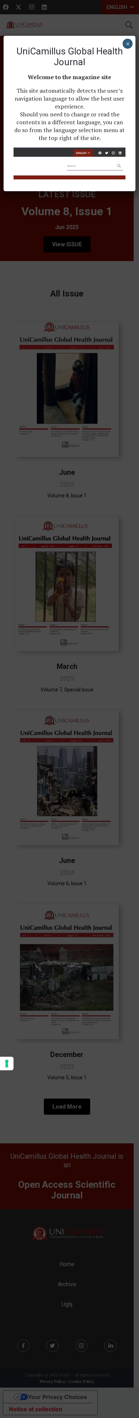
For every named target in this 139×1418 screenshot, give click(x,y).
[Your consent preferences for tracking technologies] (7, 1063)
